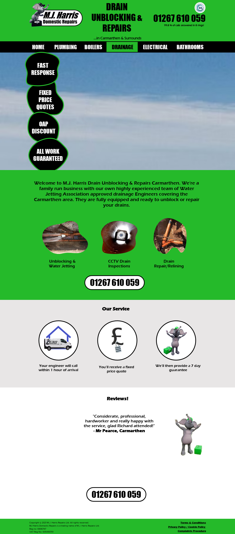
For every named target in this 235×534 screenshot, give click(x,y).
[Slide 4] (112, 465)
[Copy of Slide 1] (99, 466)
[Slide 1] (104, 465)
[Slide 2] (108, 465)
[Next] (158, 439)
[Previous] (52, 439)
